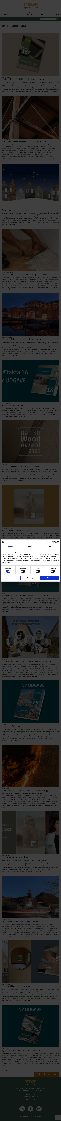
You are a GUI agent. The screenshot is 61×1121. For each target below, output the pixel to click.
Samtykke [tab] (10, 546)
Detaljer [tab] (30, 546)
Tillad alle (49, 578)
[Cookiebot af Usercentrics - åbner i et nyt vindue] (52, 542)
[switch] (23, 571)
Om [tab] (50, 546)
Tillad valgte (30, 578)
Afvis (11, 578)
